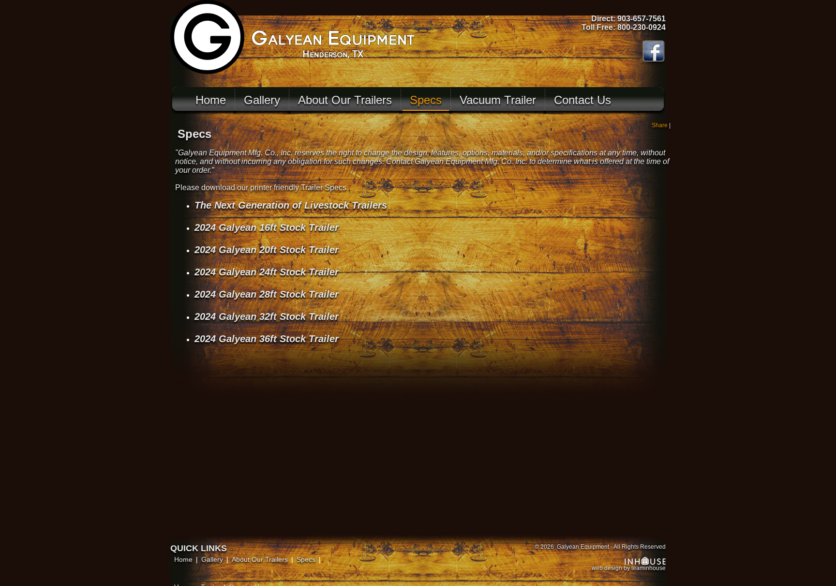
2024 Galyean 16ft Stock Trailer (266, 227)
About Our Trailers (345, 99)
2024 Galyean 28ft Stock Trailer (266, 294)
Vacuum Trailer (498, 99)
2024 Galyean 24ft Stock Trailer (266, 272)
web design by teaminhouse (629, 568)
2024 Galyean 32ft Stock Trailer (266, 316)
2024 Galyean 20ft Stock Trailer (266, 249)
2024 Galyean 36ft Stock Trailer (266, 338)
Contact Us (582, 99)
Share (660, 125)
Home (210, 99)
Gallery (262, 99)
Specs (426, 99)
